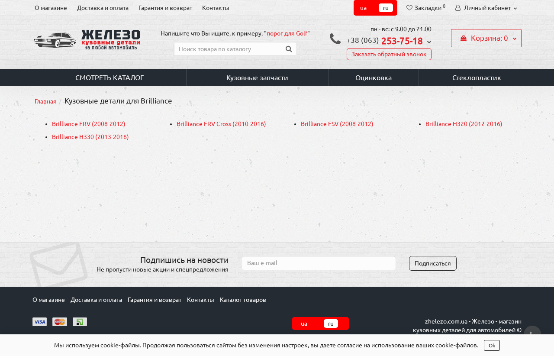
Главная (46, 101)
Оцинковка (373, 77)
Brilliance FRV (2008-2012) (89, 123)
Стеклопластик (476, 77)
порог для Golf (287, 33)
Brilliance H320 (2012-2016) (463, 123)
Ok (492, 345)
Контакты (215, 7)
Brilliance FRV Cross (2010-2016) (221, 123)
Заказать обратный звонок (389, 54)
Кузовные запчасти (257, 77)
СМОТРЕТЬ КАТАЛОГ (109, 77)
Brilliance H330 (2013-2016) (90, 136)
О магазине (51, 7)
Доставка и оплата (103, 7)
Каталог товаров (243, 299)
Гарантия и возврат (165, 7)
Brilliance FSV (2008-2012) (337, 123)
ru (386, 7)
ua (363, 8)
